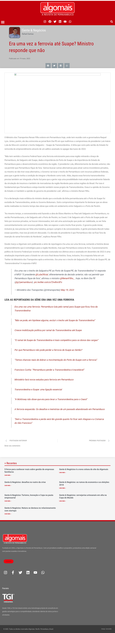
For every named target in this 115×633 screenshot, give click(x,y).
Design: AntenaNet (106, 629)
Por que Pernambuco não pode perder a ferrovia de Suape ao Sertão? (48, 350)
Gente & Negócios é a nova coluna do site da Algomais (83, 469)
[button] (3, 22)
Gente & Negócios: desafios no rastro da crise (25, 482)
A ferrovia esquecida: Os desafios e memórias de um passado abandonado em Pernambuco (59, 409)
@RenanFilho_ (67, 278)
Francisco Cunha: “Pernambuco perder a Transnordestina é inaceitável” (49, 370)
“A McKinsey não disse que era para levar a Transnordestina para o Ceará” (50, 399)
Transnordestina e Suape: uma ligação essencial (38, 389)
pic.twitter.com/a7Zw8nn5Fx (48, 282)
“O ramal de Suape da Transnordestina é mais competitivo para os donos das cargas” (56, 340)
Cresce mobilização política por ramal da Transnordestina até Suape (48, 330)
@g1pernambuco (23, 282)
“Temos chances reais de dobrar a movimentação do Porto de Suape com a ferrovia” (55, 360)
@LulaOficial (41, 274)
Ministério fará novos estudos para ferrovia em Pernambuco (43, 379)
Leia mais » (7, 475)
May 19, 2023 (67, 290)
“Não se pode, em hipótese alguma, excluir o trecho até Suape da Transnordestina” (54, 320)
